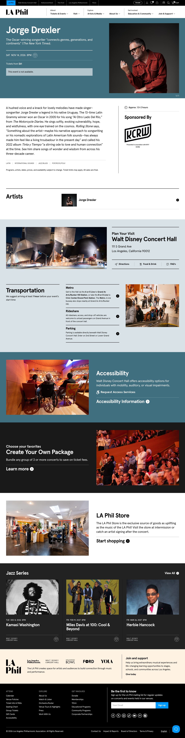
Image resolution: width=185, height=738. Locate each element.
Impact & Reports (111, 731)
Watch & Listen (45, 700)
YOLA (94, 3)
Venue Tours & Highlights (49, 707)
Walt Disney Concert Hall (27, 3)
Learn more (17, 469)
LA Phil (11, 3)
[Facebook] (113, 716)
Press (41, 711)
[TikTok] (129, 716)
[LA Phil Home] (17, 12)
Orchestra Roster (46, 703)
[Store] (157, 2)
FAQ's (173, 264)
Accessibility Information (120, 401)
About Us (43, 696)
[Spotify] (140, 716)
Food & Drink (149, 264)
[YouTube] (134, 716)
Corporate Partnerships (82, 714)
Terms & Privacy (146, 731)
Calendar (10, 696)
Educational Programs (81, 707)
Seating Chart (12, 707)
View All (170, 573)
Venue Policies (12, 700)
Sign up (162, 705)
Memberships (77, 700)
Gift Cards (10, 714)
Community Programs (81, 711)
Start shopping (110, 541)
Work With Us (45, 714)
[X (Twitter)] (118, 716)
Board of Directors (129, 731)
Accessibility (11, 718)
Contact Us (96, 731)
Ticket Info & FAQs (14, 703)
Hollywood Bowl (47, 3)
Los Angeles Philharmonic (78, 3)
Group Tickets (12, 711)
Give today (131, 674)
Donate (137, 3)
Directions (124, 264)
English (164, 731)
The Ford (61, 3)
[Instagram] (124, 716)
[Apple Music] (145, 716)
